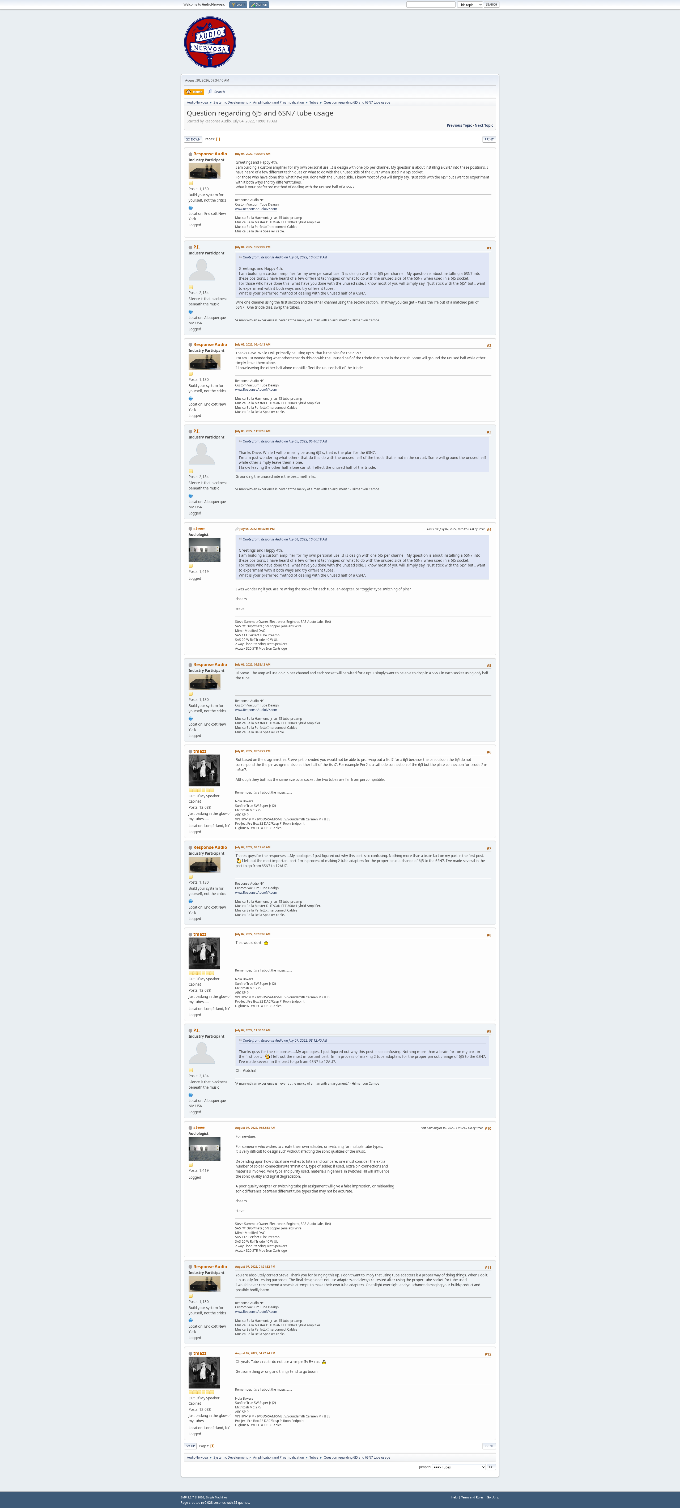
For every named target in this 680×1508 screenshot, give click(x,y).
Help (454, 1497)
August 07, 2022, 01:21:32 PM (255, 1266)
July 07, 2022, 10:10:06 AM (252, 934)
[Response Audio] (191, 207)
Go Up (190, 1446)
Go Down (193, 139)
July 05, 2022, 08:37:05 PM (257, 529)
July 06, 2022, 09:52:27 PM (252, 751)
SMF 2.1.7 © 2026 (192, 1497)
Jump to (424, 1466)
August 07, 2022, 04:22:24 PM (255, 1353)
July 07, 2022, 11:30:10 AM (252, 1030)
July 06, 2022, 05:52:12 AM (252, 664)
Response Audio (210, 154)
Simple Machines (216, 1497)
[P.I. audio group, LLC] (191, 311)
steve (199, 528)
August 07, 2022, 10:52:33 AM (255, 1128)
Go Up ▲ (493, 1497)
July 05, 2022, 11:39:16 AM (252, 431)
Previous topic (459, 125)
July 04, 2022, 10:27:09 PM (252, 247)
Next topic (484, 125)
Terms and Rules (472, 1497)
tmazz (199, 751)
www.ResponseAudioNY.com (256, 209)
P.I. (196, 247)
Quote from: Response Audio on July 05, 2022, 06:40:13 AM (285, 441)
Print (489, 139)
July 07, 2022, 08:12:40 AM (252, 847)
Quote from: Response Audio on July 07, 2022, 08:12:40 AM (285, 1040)
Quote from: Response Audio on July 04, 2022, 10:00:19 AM (285, 257)
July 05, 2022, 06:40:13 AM (252, 344)
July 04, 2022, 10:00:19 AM (252, 154)
